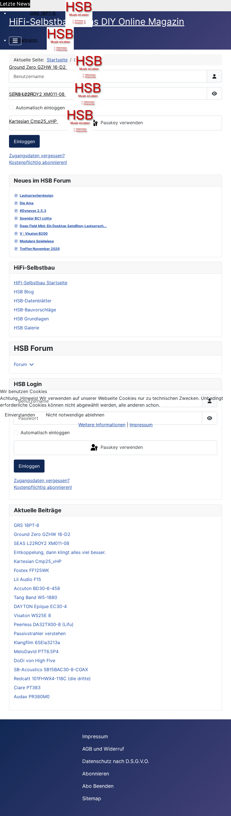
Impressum (141, 424)
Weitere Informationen (101, 424)
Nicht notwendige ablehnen (75, 415)
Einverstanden (20, 415)
